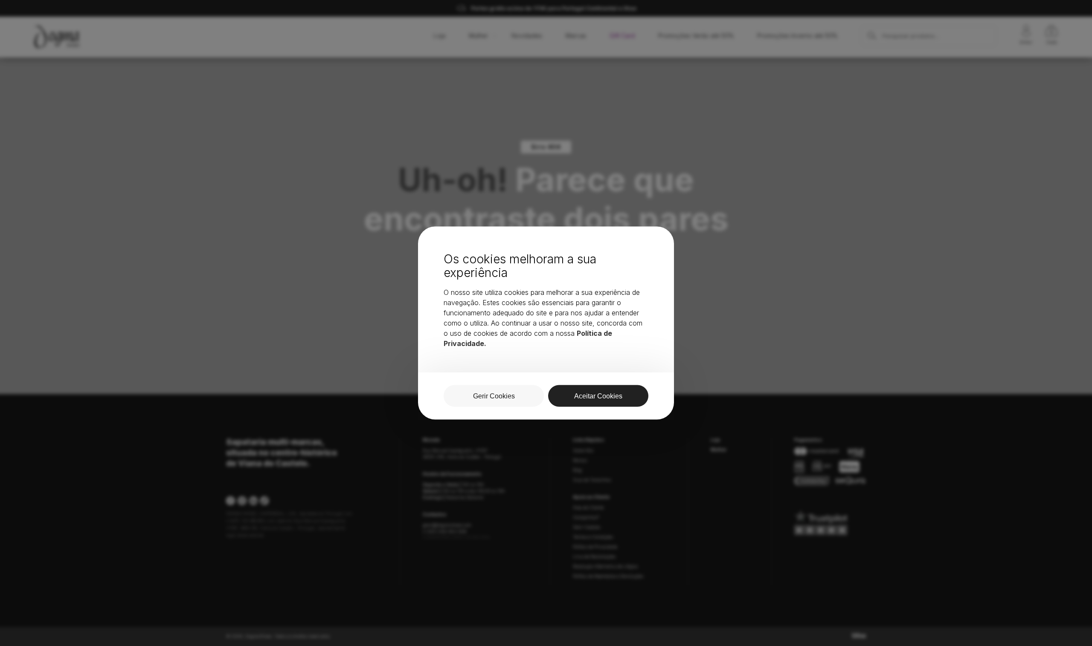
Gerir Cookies (494, 396)
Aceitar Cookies (598, 396)
